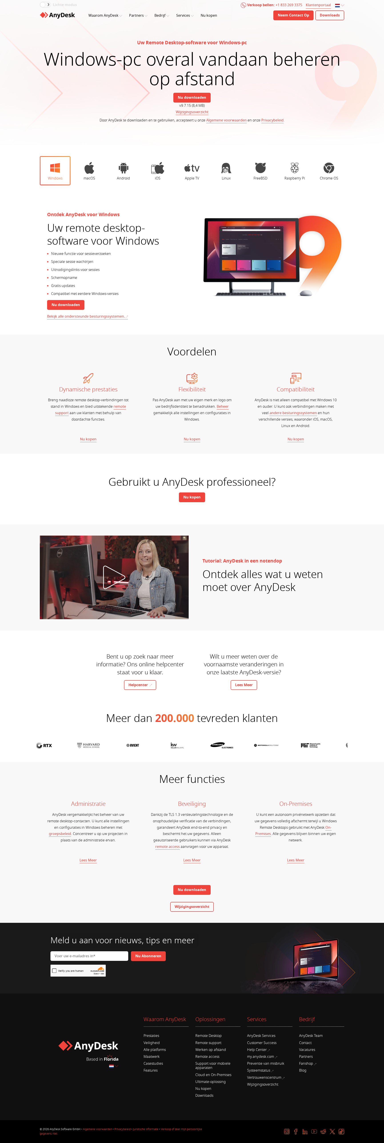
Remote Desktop (208, 1035)
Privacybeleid (272, 120)
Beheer (223, 406)
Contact (305, 1043)
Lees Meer (88, 860)
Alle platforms (155, 1049)
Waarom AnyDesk (103, 15)
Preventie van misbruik (265, 1063)
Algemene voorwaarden (226, 120)
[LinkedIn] (305, 1131)
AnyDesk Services (261, 1035)
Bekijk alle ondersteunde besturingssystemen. (86, 316)
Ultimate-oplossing (210, 1082)
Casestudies (153, 1063)
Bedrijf (160, 15)
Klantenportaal (318, 5)
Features (151, 1070)
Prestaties (151, 1035)
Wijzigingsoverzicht (192, 112)
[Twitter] (332, 1131)
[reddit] (323, 1131)
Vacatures (307, 1049)
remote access (167, 846)
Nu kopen (209, 15)
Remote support (208, 1043)
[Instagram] (287, 1131)
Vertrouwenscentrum (264, 1077)
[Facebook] (296, 1131)
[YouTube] (314, 1131)
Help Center (257, 1049)
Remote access (207, 1056)
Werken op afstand (210, 1049)
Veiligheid (152, 1043)
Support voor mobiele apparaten (212, 1065)
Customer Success (261, 1043)
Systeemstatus (258, 1070)
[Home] (57, 15)
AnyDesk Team (311, 1035)
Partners (136, 15)
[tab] (55, 170)
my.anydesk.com (260, 1056)
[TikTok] (341, 1131)
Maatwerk (152, 1056)
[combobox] (340, 5)
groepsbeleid (60, 834)
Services (183, 15)
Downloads (204, 1095)
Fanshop (306, 1063)
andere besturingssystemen (293, 413)
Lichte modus (65, 5)
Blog (302, 1070)
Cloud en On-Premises (213, 1075)
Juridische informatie (145, 1129)
